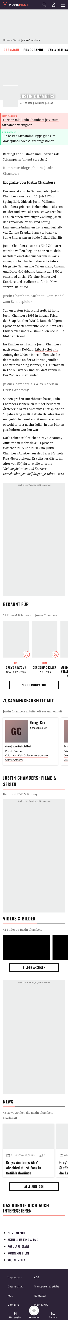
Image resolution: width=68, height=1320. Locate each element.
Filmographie (33, 50)
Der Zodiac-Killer (15, 375)
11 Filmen (27, 154)
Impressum (15, 1277)
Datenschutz (15, 1286)
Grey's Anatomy (30, 409)
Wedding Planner (28, 365)
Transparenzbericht (46, 1286)
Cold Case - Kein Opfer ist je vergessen (26, 755)
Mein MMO (41, 1304)
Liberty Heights (46, 349)
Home (6, 40)
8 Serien (47, 154)
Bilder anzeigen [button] (34, 967)
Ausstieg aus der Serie (34, 453)
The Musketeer (17, 370)
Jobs (10, 1295)
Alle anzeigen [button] (34, 1186)
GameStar (40, 1295)
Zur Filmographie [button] (34, 685)
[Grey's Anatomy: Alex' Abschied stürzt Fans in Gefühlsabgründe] (28, 1136)
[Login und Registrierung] (54, 4)
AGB (36, 1277)
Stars (16, 40)
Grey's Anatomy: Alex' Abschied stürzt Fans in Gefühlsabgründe (23, 1167)
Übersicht (12, 50)
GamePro (13, 1304)
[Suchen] (44, 4)
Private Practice (14, 751)
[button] (15, 1315)
